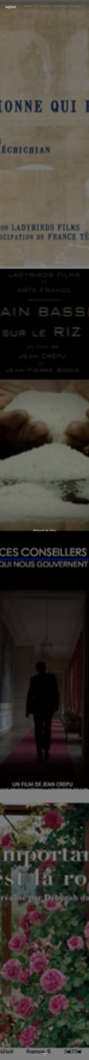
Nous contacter (74, 6)
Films (36, 6)
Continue (44, 1054)
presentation (28, 6)
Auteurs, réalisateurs (60, 6)
